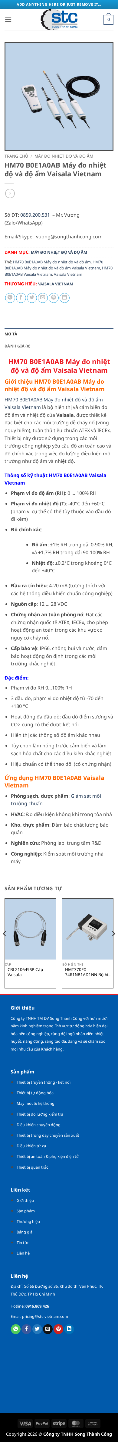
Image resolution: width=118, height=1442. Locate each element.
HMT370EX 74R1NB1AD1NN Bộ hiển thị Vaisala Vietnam (89, 972)
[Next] (113, 946)
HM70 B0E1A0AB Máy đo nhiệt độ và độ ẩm (52, 262)
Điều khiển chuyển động (39, 1124)
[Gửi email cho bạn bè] (43, 298)
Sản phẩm (26, 1211)
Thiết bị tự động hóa (35, 1092)
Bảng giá (24, 1232)
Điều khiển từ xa (31, 1145)
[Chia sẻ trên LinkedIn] (65, 298)
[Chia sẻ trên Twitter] (32, 298)
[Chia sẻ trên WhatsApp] (10, 298)
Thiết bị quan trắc (32, 1167)
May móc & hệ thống (35, 1103)
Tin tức (23, 1242)
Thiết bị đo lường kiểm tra (40, 1114)
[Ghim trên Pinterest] (54, 298)
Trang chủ (16, 156)
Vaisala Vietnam (68, 274)
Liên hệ (23, 1253)
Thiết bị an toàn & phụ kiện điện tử (48, 1156)
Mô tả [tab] (11, 334)
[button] (8, 19)
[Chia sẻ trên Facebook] (21, 298)
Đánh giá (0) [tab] (17, 346)
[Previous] (4, 946)
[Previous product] (10, 193)
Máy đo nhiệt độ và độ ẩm (63, 156)
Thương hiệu (28, 1221)
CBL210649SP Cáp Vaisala (25, 972)
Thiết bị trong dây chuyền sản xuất (48, 1135)
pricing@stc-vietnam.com (45, 1316)
